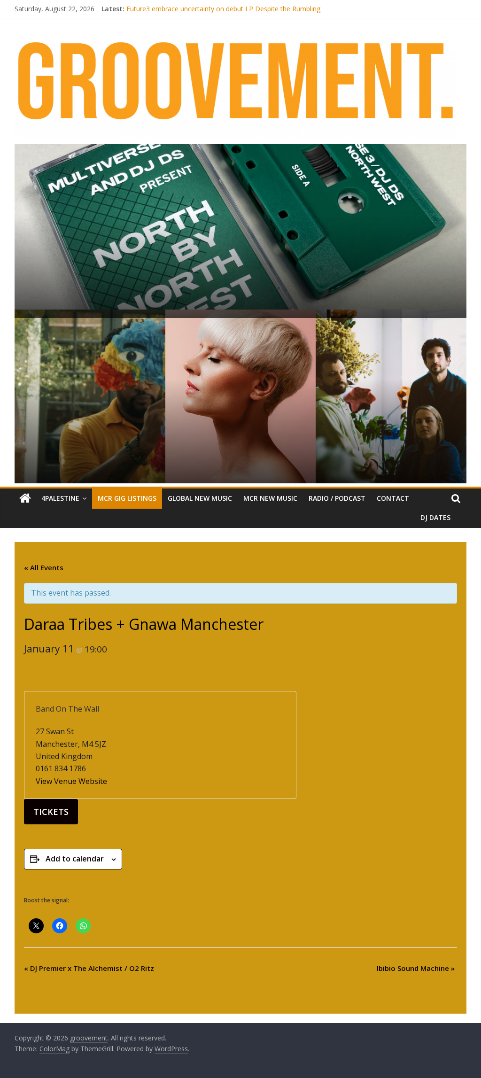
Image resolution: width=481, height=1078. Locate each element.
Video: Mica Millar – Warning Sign (176, 6)
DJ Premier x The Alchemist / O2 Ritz (89, 968)
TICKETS (51, 811)
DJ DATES (435, 517)
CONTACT (393, 498)
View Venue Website (71, 781)
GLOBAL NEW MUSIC (200, 498)
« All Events (43, 567)
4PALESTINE (60, 498)
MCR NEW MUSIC (270, 498)
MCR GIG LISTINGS (127, 498)
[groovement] (25, 498)
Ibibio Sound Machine (416, 968)
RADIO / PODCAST (337, 498)
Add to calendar (75, 858)
